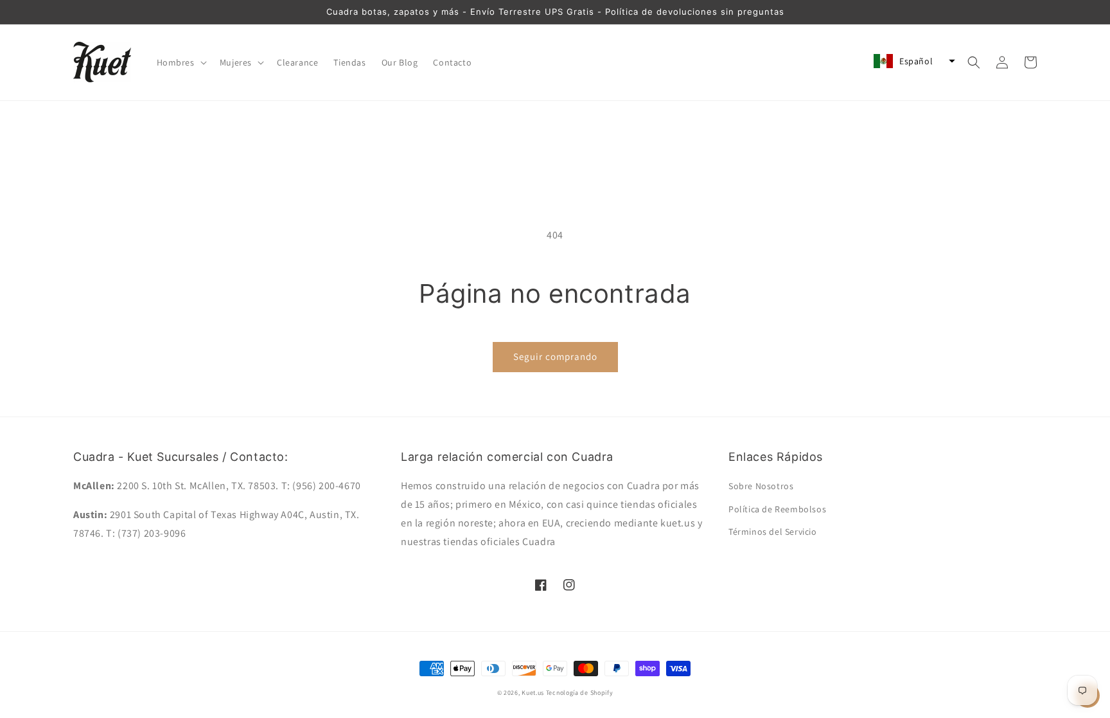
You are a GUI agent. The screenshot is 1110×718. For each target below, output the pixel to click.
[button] (180, 62)
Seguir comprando (555, 356)
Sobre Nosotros (760, 486)
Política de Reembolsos (777, 509)
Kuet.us (533, 692)
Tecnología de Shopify (579, 692)
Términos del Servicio (772, 531)
